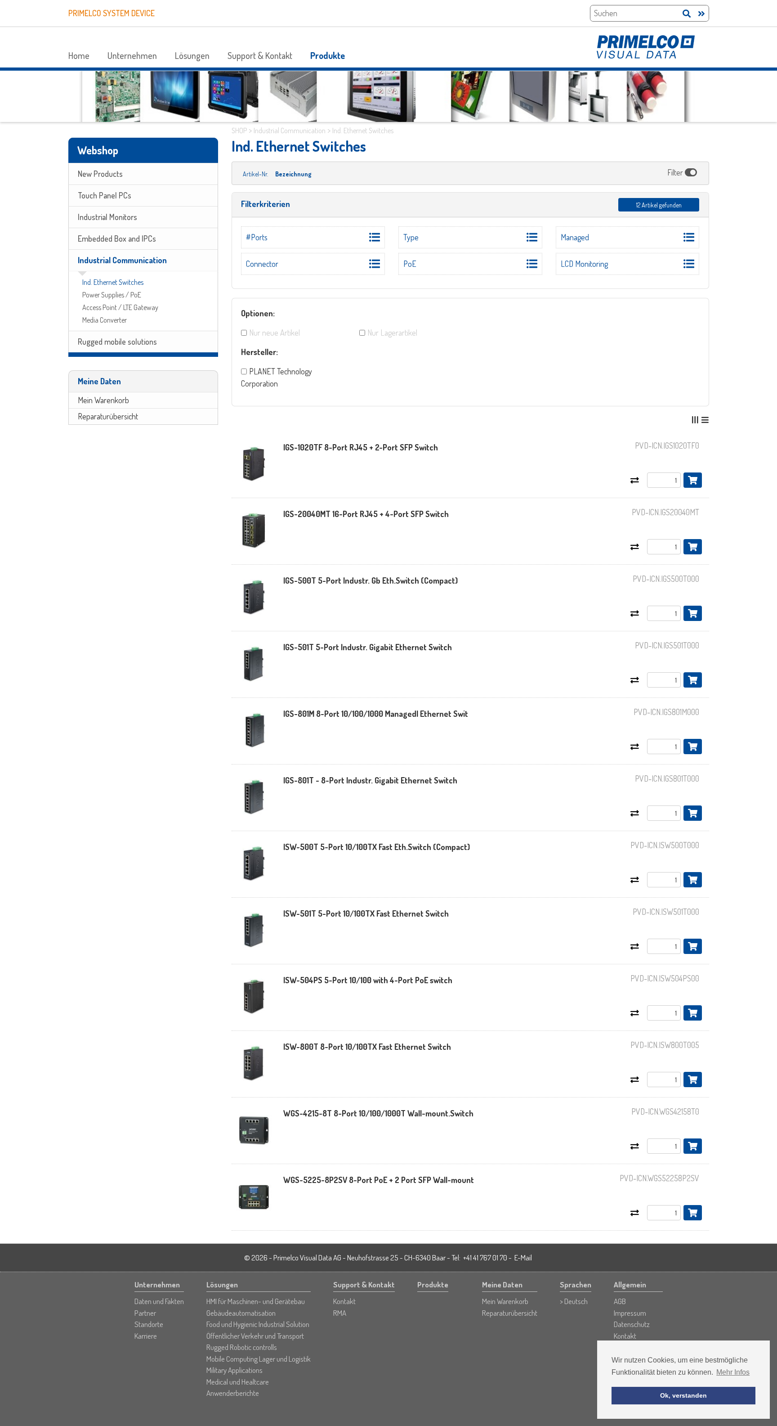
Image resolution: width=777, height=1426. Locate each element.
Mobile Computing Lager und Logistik (258, 1358)
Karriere (145, 1336)
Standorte (148, 1324)
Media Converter (104, 319)
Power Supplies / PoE (111, 294)
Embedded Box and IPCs (117, 238)
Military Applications (234, 1370)
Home (78, 55)
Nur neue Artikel (274, 332)
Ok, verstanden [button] (683, 1395)
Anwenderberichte (232, 1393)
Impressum (630, 1313)
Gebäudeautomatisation (241, 1313)
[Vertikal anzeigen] (695, 420)
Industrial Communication (122, 260)
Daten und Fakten (159, 1301)
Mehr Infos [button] (733, 1372)
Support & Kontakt (260, 55)
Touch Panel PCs (104, 195)
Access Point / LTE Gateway (120, 307)
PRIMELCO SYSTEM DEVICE (111, 13)
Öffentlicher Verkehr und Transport (255, 1336)
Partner (145, 1313)
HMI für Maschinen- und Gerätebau (255, 1301)
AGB (620, 1301)
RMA (339, 1313)
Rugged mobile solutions (117, 341)
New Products (100, 174)
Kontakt (344, 1301)
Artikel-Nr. (255, 174)
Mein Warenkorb (103, 400)
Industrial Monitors (107, 217)
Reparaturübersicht (108, 416)
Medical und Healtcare (237, 1381)
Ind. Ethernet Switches (112, 282)
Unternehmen (132, 55)
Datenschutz (632, 1324)
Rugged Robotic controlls (241, 1347)
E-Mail (523, 1257)
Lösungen (192, 55)
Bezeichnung (293, 174)
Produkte (327, 55)
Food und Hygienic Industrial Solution (257, 1324)
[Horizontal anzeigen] (705, 419)
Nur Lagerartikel (392, 332)
